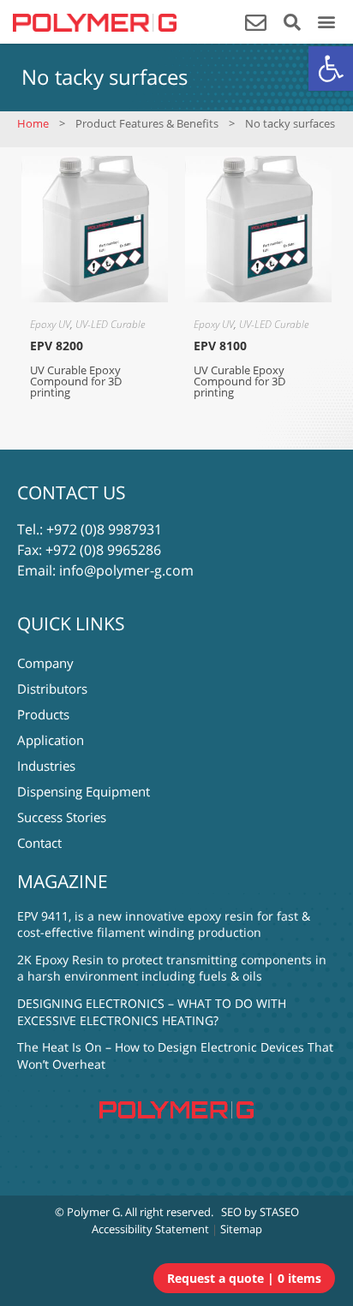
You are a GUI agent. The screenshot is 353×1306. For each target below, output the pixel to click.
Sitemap (241, 1229)
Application (50, 739)
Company (45, 662)
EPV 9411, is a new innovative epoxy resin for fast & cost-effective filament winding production (163, 924)
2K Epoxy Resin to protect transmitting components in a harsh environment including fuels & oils (171, 968)
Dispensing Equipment (83, 791)
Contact (39, 842)
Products (43, 714)
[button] (330, 68)
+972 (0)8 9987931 (104, 529)
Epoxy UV (50, 324)
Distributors (52, 688)
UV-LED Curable (110, 324)
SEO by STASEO (260, 1212)
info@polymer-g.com (126, 570)
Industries (46, 765)
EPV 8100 (220, 345)
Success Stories (61, 817)
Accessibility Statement (150, 1229)
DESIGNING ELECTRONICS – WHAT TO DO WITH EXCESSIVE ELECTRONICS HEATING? (151, 1012)
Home (33, 123)
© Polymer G (87, 1212)
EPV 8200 (56, 345)
